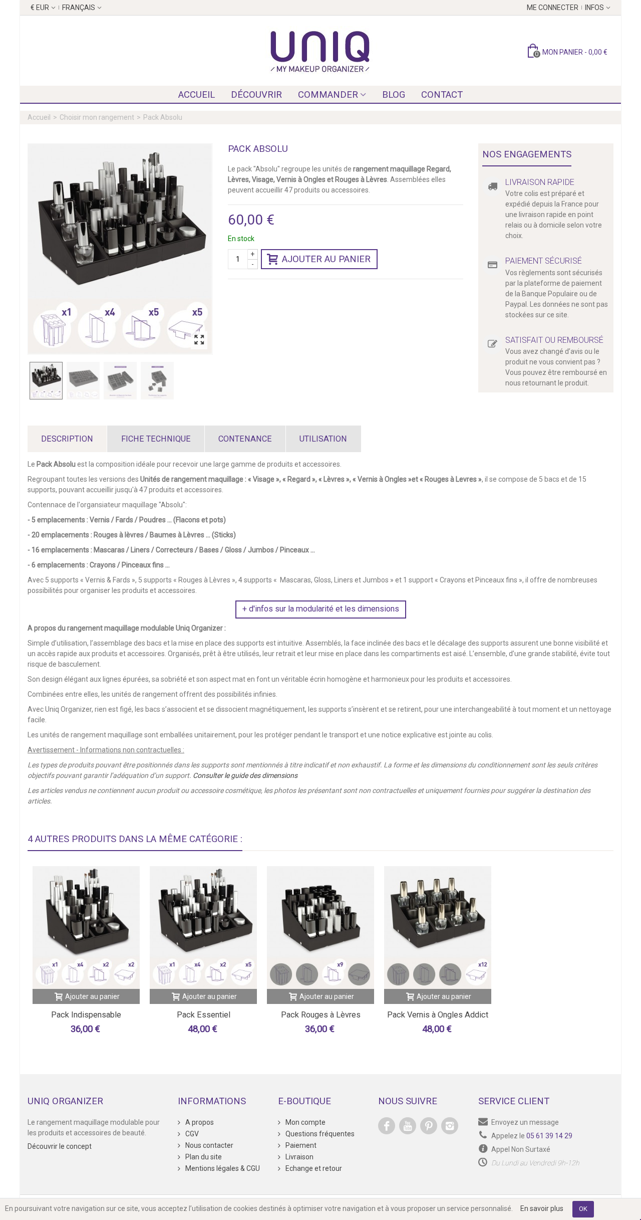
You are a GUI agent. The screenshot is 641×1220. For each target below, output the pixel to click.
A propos (199, 1122)
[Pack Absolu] (120, 249)
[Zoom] (199, 340)
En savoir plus (541, 1208)
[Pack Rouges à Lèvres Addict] (320, 927)
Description (67, 439)
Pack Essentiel (203, 1015)
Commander (328, 94)
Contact (442, 94)
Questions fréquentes (319, 1134)
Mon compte (305, 1122)
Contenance (245, 439)
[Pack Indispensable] (86, 927)
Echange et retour (313, 1168)
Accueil (196, 94)
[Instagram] (449, 1125)
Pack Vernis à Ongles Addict (437, 1015)
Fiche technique (156, 439)
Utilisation (323, 439)
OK (583, 1208)
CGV (191, 1134)
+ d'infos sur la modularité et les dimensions (320, 609)
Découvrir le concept (60, 1146)
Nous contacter (208, 1145)
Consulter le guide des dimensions (245, 775)
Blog (393, 94)
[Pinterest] (428, 1125)
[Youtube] (407, 1125)
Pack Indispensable (86, 1015)
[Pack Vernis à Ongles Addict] (437, 927)
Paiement (300, 1145)
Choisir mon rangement (97, 117)
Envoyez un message (525, 1122)
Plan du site (203, 1157)
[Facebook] (386, 1125)
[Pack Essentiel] (203, 927)
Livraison (298, 1157)
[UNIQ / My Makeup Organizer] (320, 51)
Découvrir (256, 94)
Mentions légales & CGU (222, 1168)
